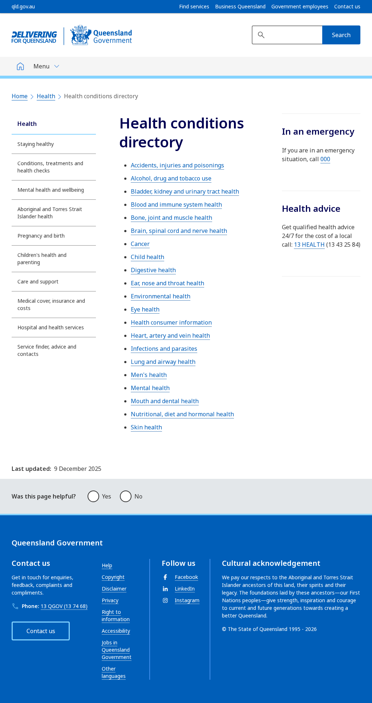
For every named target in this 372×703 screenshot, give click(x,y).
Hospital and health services (50, 327)
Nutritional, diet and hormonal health (182, 414)
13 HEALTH (309, 245)
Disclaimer (114, 588)
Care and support (37, 281)
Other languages (114, 672)
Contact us (347, 6)
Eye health (145, 309)
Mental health (150, 388)
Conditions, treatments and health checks (50, 167)
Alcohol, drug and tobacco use (171, 178)
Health (46, 96)
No (138, 496)
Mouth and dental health (165, 401)
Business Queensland (240, 6)
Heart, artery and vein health (170, 335)
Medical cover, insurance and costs (51, 304)
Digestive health (153, 270)
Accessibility (116, 630)
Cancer (140, 244)
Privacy (110, 600)
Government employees (299, 6)
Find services (194, 6)
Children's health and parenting (41, 258)
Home (20, 96)
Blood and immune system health (176, 204)
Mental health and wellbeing (50, 189)
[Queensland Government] (72, 35)
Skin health (146, 427)
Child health (147, 257)
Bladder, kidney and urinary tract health (185, 191)
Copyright (113, 576)
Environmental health (160, 296)
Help (107, 565)
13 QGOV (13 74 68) (64, 606)
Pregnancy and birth (41, 235)
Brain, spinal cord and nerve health (179, 231)
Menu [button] (41, 66)
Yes (106, 496)
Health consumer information (171, 322)
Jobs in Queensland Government (117, 649)
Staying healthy (35, 143)
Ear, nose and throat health (167, 283)
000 (325, 159)
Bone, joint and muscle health (171, 218)
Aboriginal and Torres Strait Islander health (49, 213)
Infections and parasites (164, 349)
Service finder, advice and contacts (46, 350)
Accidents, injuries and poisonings (177, 165)
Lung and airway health (163, 362)
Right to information (116, 615)
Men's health (149, 375)
